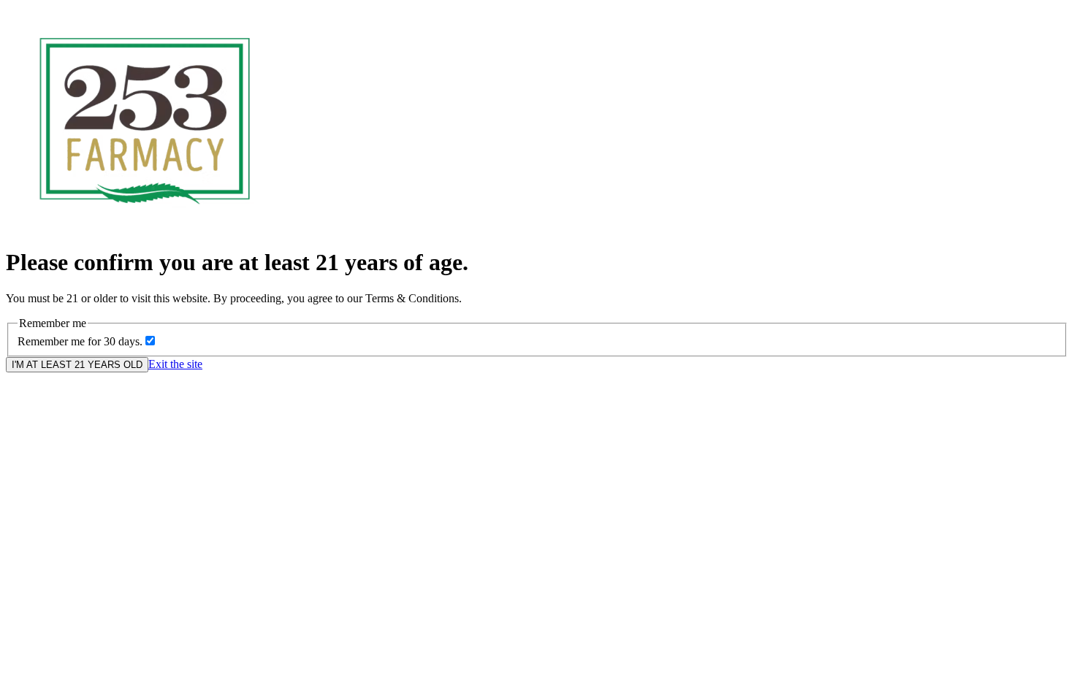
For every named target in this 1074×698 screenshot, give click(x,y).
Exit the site (175, 364)
